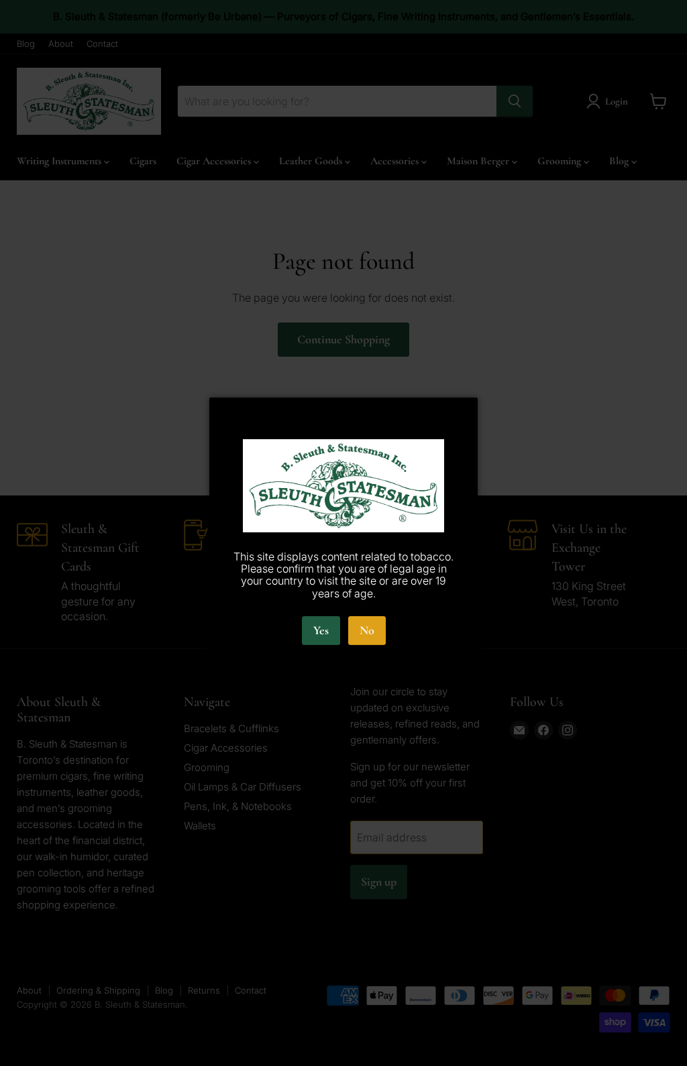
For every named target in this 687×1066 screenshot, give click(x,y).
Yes (321, 630)
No (367, 630)
